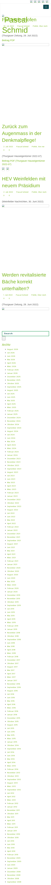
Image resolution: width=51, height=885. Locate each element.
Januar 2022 (12, 530)
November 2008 (13, 875)
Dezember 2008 (14, 871)
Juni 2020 (11, 578)
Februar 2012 (12, 803)
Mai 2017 (11, 670)
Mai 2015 (11, 735)
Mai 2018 (11, 646)
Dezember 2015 (13, 718)
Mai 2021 (11, 551)
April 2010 (11, 851)
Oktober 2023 (13, 465)
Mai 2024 (11, 441)
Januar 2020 (12, 591)
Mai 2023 (11, 482)
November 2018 (13, 632)
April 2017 (11, 673)
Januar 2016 (12, 714)
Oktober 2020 (13, 571)
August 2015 (12, 725)
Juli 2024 (11, 434)
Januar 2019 (12, 629)
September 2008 (14, 882)
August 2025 (12, 390)
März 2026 (11, 366)
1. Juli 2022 (8, 295)
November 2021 (13, 537)
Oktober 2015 (13, 721)
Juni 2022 (11, 516)
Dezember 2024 (14, 417)
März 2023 (11, 489)
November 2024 (14, 421)
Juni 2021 (11, 547)
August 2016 (12, 690)
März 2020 (11, 585)
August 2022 (12, 510)
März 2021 (11, 557)
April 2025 (11, 404)
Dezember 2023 (14, 458)
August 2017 (12, 667)
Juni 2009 (11, 865)
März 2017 (11, 677)
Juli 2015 (10, 728)
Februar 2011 (12, 827)
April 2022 (11, 523)
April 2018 (11, 650)
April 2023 (11, 486)
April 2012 (11, 796)
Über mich (42, 192)
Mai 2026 (11, 359)
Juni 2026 (11, 356)
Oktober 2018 (13, 636)
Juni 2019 (11, 612)
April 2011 (11, 820)
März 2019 (11, 622)
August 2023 (12, 472)
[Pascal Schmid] (25, 25)
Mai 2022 (11, 520)
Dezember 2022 (14, 499)
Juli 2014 (10, 752)
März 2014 (11, 766)
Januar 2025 (12, 414)
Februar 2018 (12, 656)
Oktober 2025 (13, 383)
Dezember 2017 (13, 660)
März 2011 (11, 824)
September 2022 (14, 506)
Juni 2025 (11, 397)
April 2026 (11, 363)
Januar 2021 (12, 564)
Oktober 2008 (13, 878)
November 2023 (13, 462)
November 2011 (13, 810)
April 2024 (11, 445)
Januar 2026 (12, 373)
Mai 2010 (11, 848)
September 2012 (14, 789)
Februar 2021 (12, 561)
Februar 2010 (12, 854)
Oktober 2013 (13, 776)
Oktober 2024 (13, 424)
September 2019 (14, 605)
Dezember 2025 (14, 376)
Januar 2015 (12, 742)
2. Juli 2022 (8, 146)
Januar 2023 (12, 496)
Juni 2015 (11, 731)
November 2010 (13, 834)
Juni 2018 (11, 643)
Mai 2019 (11, 615)
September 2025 (14, 387)
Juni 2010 (11, 844)
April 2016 (11, 704)
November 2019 (13, 598)
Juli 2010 (10, 841)
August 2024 (12, 431)
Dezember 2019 (13, 595)
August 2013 (12, 783)
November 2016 (13, 684)
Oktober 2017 (13, 663)
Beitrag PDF (8, 40)
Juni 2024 (11, 438)
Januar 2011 (12, 830)
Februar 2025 (13, 411)
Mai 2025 (11, 400)
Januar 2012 (12, 807)
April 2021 (11, 554)
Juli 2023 (11, 475)
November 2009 (13, 858)
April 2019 (11, 619)
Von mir (41, 146)
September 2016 (14, 687)
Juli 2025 (11, 393)
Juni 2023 (11, 479)
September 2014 (14, 749)
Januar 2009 (12, 868)
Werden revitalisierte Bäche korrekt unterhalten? (24, 281)
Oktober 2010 (13, 837)
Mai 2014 (11, 759)
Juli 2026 (11, 353)
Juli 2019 (10, 609)
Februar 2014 (12, 769)
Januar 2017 (12, 680)
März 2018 (11, 653)
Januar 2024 (12, 455)
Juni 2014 (11, 755)
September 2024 (14, 428)
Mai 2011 (10, 817)
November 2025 (13, 380)
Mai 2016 (11, 701)
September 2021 (14, 540)
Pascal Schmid (22, 146)
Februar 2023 (13, 492)
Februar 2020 (13, 588)
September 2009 (14, 861)
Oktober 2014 (13, 745)
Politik (34, 146)
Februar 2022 (13, 527)
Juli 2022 (11, 513)
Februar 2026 (13, 370)
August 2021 (12, 544)
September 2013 (14, 779)
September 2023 (14, 469)
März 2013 (11, 786)
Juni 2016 (11, 697)
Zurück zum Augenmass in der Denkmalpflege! (21, 133)
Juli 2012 (10, 793)
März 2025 (11, 407)
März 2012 (11, 800)
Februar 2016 (12, 711)
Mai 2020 (11, 581)
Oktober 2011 (12, 813)
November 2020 (13, 568)
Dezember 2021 (13, 533)
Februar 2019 (12, 626)
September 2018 (14, 639)
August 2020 (12, 574)
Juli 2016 (10, 694)
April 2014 (11, 762)
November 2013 (13, 772)
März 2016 (11, 708)
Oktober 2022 (13, 503)
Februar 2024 (13, 452)
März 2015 (11, 738)
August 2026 (12, 349)
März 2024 (11, 448)
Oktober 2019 (13, 602)
